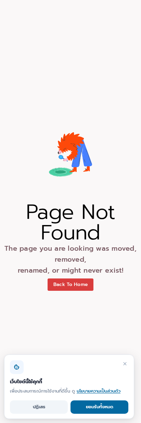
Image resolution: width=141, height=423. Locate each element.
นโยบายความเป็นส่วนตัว (98, 391)
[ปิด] (125, 364)
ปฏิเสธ (39, 406)
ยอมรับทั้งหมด (99, 406)
